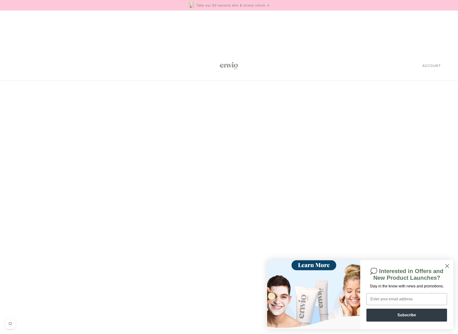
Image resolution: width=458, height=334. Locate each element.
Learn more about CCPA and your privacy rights (279, 130)
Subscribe (406, 315)
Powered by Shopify (34, 316)
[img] (17, 298)
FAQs (215, 238)
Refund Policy (224, 250)
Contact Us (221, 244)
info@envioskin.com (382, 220)
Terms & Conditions (229, 255)
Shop (216, 221)
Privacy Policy (223, 261)
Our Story (220, 232)
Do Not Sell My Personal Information (49, 288)
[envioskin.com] (229, 66)
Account (431, 66)
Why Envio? (222, 227)
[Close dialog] (447, 266)
